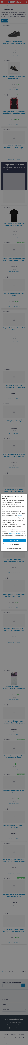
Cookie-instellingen (7, 537)
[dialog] (14, 522)
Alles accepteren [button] (15, 540)
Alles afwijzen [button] (14, 544)
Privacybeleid (16, 537)
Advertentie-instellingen (15, 533)
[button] (14, 548)
